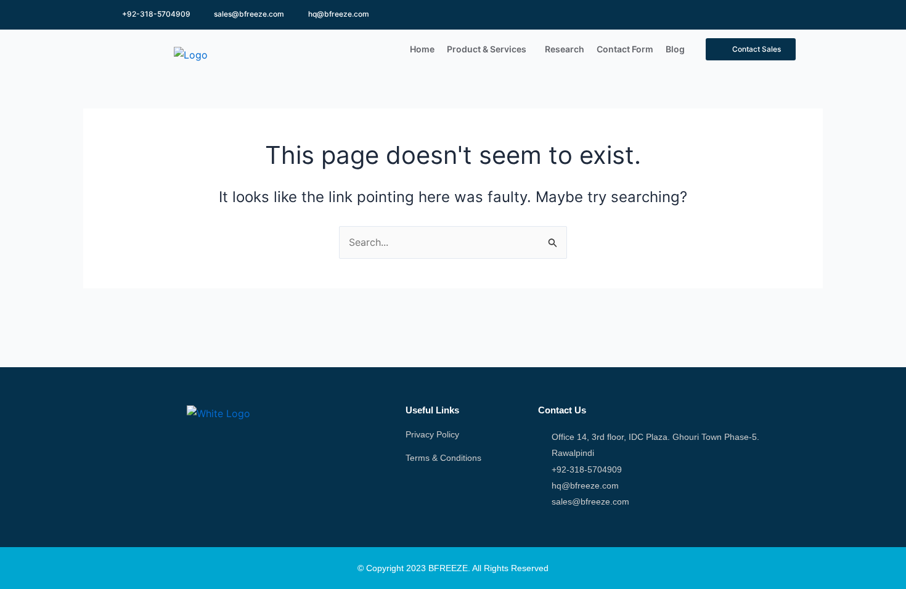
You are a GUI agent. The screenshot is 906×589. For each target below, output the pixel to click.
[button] (490, 49)
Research (564, 49)
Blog (675, 49)
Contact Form (625, 49)
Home (422, 49)
